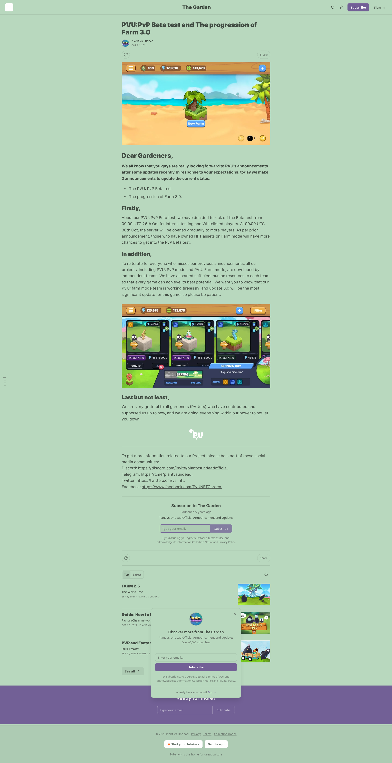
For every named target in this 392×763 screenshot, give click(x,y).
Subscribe (358, 7)
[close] (235, 614)
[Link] (116, 155)
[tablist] (133, 575)
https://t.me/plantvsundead (166, 474)
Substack (176, 754)
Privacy (196, 734)
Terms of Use (216, 676)
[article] (196, 594)
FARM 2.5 (131, 586)
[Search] (333, 7)
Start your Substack (185, 744)
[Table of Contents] (4, 381)
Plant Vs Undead (142, 41)
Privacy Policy (227, 680)
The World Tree (132, 592)
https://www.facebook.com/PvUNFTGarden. (182, 486)
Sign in (379, 7)
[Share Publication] (342, 7)
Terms (207, 734)
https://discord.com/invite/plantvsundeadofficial (183, 468)
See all (130, 671)
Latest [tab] (137, 574)
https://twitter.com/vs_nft (160, 480)
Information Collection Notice (195, 680)
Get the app (216, 744)
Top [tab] (126, 574)
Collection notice (225, 734)
